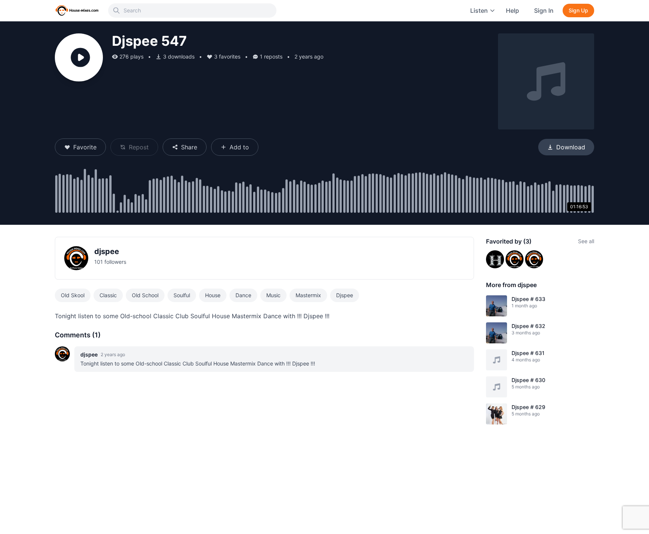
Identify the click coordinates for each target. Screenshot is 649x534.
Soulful (182, 295)
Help (512, 10)
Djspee (344, 295)
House (212, 295)
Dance (243, 295)
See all (586, 241)
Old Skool (73, 295)
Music (273, 295)
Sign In (544, 10)
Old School (145, 295)
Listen (479, 10)
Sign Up (578, 10)
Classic (108, 295)
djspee (106, 251)
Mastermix (308, 295)
